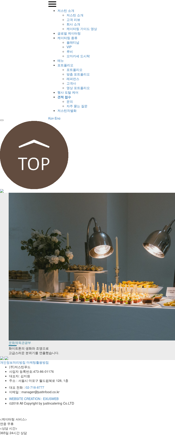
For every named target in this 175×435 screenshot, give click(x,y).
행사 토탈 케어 (67, 92)
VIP (69, 47)
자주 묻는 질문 (77, 106)
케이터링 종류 (67, 37)
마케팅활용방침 (37, 362)
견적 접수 (64, 97)
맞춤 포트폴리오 (78, 74)
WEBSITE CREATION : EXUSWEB (34, 398)
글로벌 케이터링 (69, 33)
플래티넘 (73, 42)
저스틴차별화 (67, 110)
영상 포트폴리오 (78, 87)
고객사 (71, 83)
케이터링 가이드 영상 (82, 28)
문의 (70, 101)
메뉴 (60, 60)
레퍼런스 (73, 78)
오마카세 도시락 (78, 56)
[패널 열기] (2, 120)
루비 (70, 51)
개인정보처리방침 (13, 362)
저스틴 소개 (65, 10)
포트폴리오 (65, 65)
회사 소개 (73, 24)
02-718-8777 (35, 387)
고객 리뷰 (73, 19)
